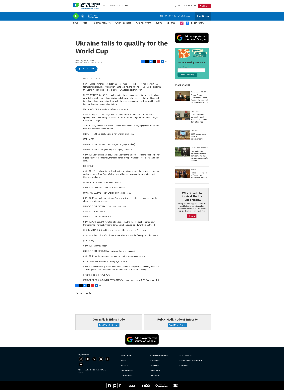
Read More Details (177, 325)
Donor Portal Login (185, 355)
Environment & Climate (199, 148)
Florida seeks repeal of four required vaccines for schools (199, 175)
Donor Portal (197, 23)
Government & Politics (199, 92)
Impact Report (184, 365)
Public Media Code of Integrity (177, 319)
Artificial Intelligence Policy (159, 355)
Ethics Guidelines (126, 375)
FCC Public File (155, 375)
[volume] (83, 16)
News (75, 23)
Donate (205, 6)
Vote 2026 (87, 23)
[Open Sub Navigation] (80, 23)
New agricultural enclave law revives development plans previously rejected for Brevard (199, 156)
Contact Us (124, 365)
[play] (76, 16)
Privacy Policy (154, 365)
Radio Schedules (126, 355)
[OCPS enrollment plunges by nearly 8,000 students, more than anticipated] (182, 115)
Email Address (183, 67)
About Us (171, 23)
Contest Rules (155, 370)
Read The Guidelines (108, 325)
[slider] (86, 16)
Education (194, 111)
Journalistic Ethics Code (109, 319)
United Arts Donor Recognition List (191, 360)
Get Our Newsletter (187, 6)
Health (193, 170)
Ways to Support (143, 23)
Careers (123, 360)
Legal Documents (127, 370)
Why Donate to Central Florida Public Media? (192, 196)
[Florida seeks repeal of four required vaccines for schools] (182, 173)
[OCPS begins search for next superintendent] (182, 135)
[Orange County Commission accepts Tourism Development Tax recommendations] (182, 96)
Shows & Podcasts (102, 23)
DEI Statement (155, 360)
